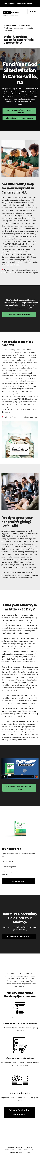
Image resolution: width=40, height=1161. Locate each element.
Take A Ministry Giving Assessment (19, 118)
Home (6, 25)
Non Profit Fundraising (19, 25)
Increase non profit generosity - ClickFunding (19, 111)
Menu (34, 11)
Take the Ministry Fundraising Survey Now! (18, 3)
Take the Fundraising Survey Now (19, 1112)
